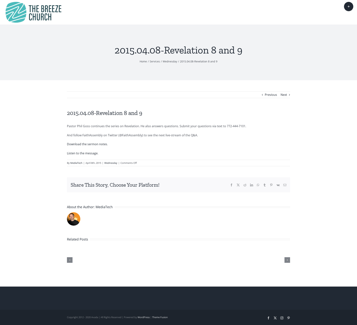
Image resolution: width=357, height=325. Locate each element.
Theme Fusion (160, 317)
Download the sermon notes (87, 144)
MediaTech (76, 163)
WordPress (144, 317)
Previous (271, 95)
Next (284, 95)
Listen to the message (82, 153)
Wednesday (110, 163)
